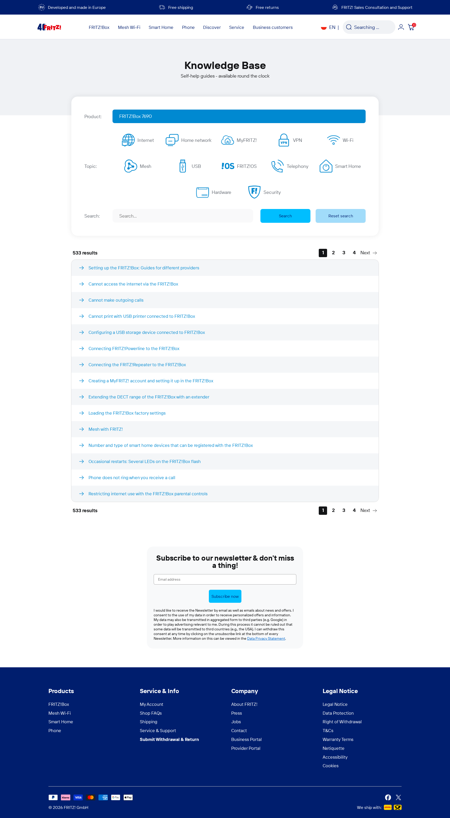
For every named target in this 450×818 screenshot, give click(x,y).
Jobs (236, 721)
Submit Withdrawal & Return (169, 739)
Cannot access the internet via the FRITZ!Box (133, 284)
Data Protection (338, 713)
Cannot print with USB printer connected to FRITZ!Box (142, 316)
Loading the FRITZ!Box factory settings (127, 413)
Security (272, 192)
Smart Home (348, 166)
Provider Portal (245, 748)
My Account (151, 704)
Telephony (297, 166)
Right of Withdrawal (342, 721)
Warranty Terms (338, 739)
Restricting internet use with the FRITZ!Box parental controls (148, 493)
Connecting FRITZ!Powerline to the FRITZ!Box (134, 348)
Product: (93, 116)
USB (196, 166)
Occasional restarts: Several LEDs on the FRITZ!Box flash (145, 461)
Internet (146, 140)
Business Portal (246, 739)
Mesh (145, 166)
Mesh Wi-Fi (59, 713)
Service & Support (158, 730)
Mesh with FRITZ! (106, 429)
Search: (92, 216)
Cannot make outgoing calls (116, 300)
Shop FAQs (151, 713)
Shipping (148, 721)
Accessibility (335, 757)
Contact (239, 730)
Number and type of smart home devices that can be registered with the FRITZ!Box (171, 445)
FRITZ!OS (247, 166)
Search (285, 215)
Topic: (90, 166)
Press (236, 713)
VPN (297, 140)
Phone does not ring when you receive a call (132, 477)
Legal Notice (335, 704)
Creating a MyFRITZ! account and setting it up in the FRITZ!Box (151, 380)
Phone (54, 730)
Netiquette (334, 748)
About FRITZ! (244, 704)
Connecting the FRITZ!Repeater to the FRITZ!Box (137, 364)
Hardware (221, 192)
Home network (196, 140)
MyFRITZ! (247, 140)
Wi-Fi (348, 140)
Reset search (340, 215)
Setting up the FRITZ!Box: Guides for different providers (144, 267)
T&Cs (328, 730)
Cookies (331, 765)
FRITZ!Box (58, 704)
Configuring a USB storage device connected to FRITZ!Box (147, 332)
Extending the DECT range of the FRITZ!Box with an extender (149, 397)
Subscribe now (225, 596)
